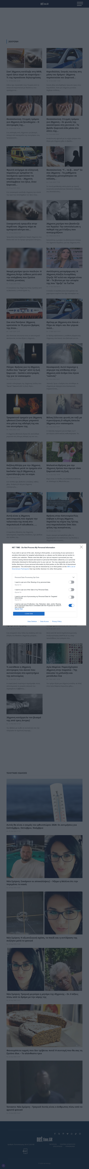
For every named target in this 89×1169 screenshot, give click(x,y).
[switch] (71, 582)
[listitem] (44, 577)
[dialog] (44, 584)
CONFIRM (29, 614)
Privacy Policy (57, 621)
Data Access (44, 621)
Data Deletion (32, 621)
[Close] (82, 548)
